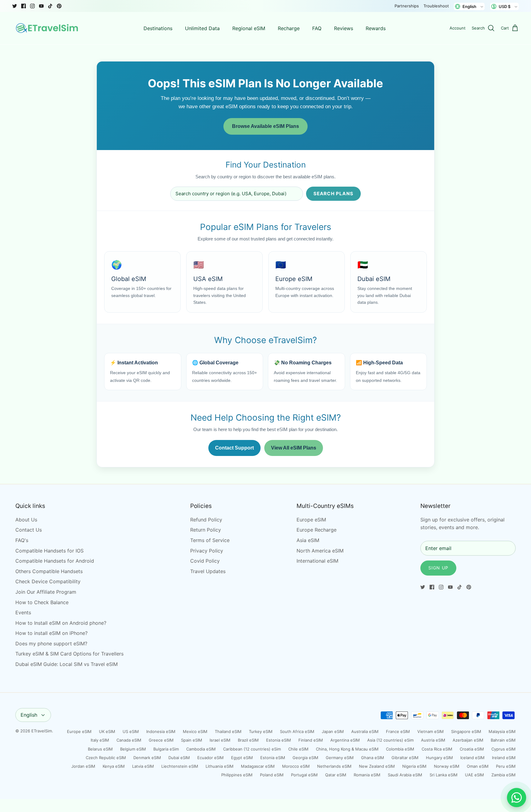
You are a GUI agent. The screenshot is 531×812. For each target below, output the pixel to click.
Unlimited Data (202, 28)
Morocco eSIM (296, 766)
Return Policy (205, 530)
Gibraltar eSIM (405, 757)
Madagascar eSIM (258, 766)
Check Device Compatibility (48, 581)
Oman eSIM (478, 766)
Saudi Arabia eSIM (405, 774)
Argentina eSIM (345, 740)
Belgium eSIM (133, 749)
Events (23, 612)
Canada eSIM (128, 740)
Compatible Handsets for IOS (49, 551)
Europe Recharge (316, 530)
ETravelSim (41, 730)
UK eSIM (107, 731)
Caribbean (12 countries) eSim (252, 749)
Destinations (158, 28)
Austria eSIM (433, 740)
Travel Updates (208, 571)
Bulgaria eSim (166, 749)
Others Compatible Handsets (49, 571)
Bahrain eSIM (503, 740)
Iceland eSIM (472, 757)
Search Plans (333, 193)
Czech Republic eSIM (106, 757)
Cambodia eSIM (201, 749)
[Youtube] (41, 6)
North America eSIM (320, 551)
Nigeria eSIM (414, 766)
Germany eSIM (340, 757)
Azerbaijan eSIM (468, 740)
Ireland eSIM (504, 757)
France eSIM (398, 731)
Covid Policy (205, 561)
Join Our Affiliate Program (45, 592)
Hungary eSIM (439, 757)
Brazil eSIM (248, 740)
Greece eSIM (161, 740)
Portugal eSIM (304, 774)
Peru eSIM (506, 766)
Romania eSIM (367, 774)
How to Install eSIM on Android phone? (60, 623)
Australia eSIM (365, 731)
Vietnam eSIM (430, 731)
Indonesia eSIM (160, 731)
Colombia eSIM (400, 749)
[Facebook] (23, 6)
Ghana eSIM (372, 757)
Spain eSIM (191, 740)
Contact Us (28, 530)
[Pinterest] (59, 6)
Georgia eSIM (305, 757)
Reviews (343, 28)
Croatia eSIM (472, 749)
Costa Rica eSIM (437, 749)
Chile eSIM (298, 749)
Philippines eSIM (237, 774)
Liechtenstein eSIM (179, 766)
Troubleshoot (436, 5)
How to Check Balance (42, 602)
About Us (26, 520)
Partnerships (407, 5)
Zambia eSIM (503, 774)
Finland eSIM (310, 740)
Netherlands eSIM (334, 766)
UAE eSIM (474, 774)
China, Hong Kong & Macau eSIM (347, 749)
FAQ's (21, 540)
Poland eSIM (272, 774)
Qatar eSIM (335, 774)
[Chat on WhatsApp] (516, 797)
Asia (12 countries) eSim (390, 740)
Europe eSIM (311, 520)
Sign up (438, 567)
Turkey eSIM (261, 731)
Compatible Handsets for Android (54, 561)
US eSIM (131, 731)
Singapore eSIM (466, 731)
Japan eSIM (333, 731)
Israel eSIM (220, 740)
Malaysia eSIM (502, 731)
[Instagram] (32, 6)
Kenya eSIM (114, 766)
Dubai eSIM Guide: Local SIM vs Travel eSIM (66, 664)
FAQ (316, 28)
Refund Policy (206, 520)
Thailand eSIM (228, 731)
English (29, 715)
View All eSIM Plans (293, 447)
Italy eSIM (100, 740)
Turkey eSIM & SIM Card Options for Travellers (69, 654)
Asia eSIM (308, 540)
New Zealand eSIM (377, 766)
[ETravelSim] (47, 28)
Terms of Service (210, 540)
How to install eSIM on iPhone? (51, 633)
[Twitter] (14, 6)
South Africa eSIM (297, 731)
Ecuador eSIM (210, 757)
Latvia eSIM (143, 766)
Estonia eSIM (278, 740)
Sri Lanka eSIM (444, 774)
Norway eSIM (446, 766)
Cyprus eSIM (503, 749)
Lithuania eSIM (220, 766)
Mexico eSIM (195, 731)
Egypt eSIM (242, 757)
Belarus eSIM (100, 749)
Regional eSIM (248, 28)
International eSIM (317, 561)
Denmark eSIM (147, 757)
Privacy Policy (206, 551)
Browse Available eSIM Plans (265, 126)
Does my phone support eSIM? (51, 643)
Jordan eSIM (83, 766)
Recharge (289, 28)
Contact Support (234, 447)
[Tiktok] (50, 6)
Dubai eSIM (179, 757)
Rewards (376, 28)
